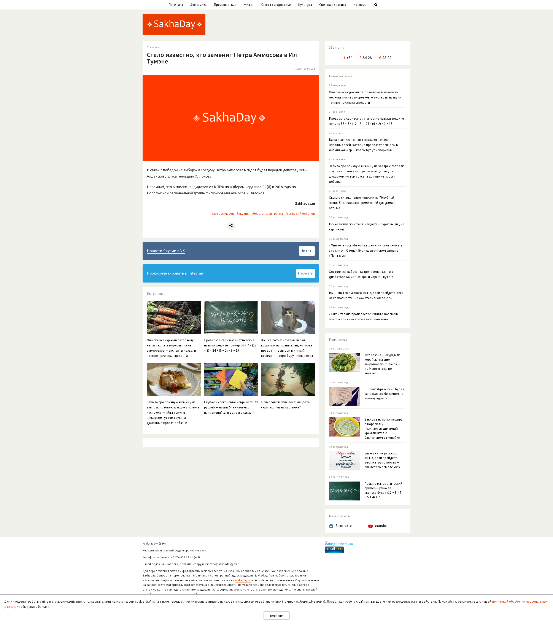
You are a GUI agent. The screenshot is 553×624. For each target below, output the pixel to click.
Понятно (276, 616)
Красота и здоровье (276, 5)
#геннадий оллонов (300, 213)
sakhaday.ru (243, 580)
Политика (175, 5)
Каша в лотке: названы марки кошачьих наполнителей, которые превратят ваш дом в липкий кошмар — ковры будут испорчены (363, 145)
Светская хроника (332, 5)
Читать (307, 250)
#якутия (243, 213)
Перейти (305, 273)
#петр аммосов (222, 213)
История (359, 5)
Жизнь (249, 5)
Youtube (381, 526)
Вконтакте (343, 526)
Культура (305, 5)
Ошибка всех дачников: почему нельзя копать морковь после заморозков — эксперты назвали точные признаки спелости (365, 97)
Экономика (198, 5)
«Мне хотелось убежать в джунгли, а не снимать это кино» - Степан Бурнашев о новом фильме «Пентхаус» (365, 250)
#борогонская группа (267, 213)
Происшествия (225, 5)
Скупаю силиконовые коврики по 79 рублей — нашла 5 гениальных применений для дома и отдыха (363, 202)
